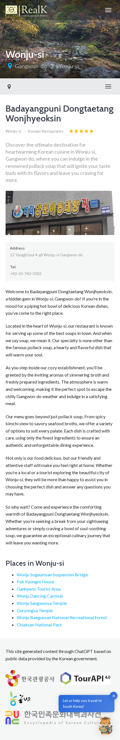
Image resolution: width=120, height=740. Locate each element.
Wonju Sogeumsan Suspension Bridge (52, 574)
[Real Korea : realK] (26, 10)
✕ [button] (113, 696)
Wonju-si (67, 66)
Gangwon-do (31, 66)
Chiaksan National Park (39, 624)
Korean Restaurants (45, 131)
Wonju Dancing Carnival (40, 595)
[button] (105, 725)
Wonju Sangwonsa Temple (42, 603)
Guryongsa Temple (35, 610)
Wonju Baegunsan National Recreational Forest (62, 617)
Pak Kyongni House (35, 581)
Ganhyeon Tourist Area (39, 588)
